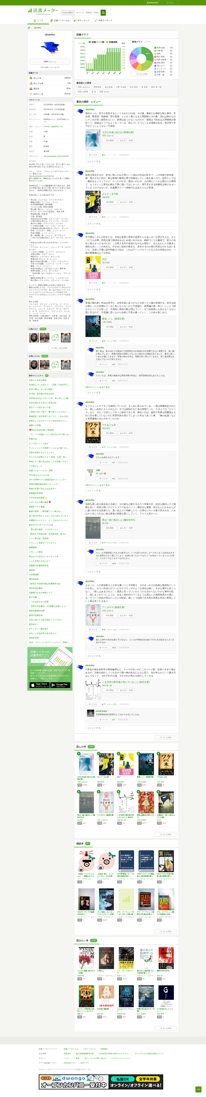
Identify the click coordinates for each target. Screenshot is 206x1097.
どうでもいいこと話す (39, 443)
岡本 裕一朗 (156, 87)
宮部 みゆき (104, 92)
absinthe (89, 109)
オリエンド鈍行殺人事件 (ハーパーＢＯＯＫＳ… (85, 1011)
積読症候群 (34, 579)
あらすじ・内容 (126, 140)
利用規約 (104, 1049)
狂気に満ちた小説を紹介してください (45, 620)
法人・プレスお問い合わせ (95, 1058)
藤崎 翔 (80, 1014)
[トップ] (28, 28)
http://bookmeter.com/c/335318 (56, 156)
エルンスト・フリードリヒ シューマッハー (146, 976)
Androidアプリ (70, 1063)
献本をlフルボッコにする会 (41, 525)
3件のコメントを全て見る (97, 485)
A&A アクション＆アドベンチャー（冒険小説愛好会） (50, 642)
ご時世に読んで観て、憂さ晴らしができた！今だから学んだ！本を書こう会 (50, 412)
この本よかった (36, 466)
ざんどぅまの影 (110, 194)
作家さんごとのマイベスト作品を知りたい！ (48, 421)
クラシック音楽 (36, 552)
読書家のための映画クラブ (40, 593)
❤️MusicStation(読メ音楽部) (41, 430)
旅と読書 (33, 597)
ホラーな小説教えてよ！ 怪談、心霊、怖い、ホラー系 (50, 457)
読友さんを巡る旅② (38, 380)
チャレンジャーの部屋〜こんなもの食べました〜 (50, 448)
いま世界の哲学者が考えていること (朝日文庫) (126, 682)
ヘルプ (66, 1058)
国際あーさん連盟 (37, 507)
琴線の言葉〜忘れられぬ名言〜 (42, 489)
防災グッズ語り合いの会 (40, 407)
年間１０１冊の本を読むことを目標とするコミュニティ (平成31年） (50, 461)
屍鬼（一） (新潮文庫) (113, 318)
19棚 (46, 132)
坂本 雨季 (160, 1014)
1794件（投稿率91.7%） (54, 127)
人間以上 (100, 971)
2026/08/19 (124, 155)
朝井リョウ (121, 976)
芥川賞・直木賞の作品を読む (41, 394)
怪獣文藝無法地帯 (37, 611)
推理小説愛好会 (36, 615)
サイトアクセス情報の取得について (149, 1054)
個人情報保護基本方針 (85, 1054)
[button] (103, 13)
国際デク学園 (35, 425)
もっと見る (143, 74)
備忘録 (32, 570)
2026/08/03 (124, 447)
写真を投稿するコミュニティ (41, 452)
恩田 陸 (159, 976)
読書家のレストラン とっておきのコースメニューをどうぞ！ (50, 520)
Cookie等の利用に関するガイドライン (114, 1054)
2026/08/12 (124, 283)
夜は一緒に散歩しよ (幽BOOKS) (118, 520)
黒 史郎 (144, 87)
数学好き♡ (34, 624)
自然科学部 (34, 638)
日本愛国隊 (34, 574)
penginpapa (101, 711)
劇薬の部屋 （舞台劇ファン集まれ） (45, 511)
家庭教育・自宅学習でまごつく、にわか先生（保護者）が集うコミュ (50, 416)
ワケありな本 (109, 425)
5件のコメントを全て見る (97, 387)
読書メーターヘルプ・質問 (40, 470)
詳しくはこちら (40, 661)
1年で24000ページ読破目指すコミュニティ (48, 479)
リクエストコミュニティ (121, 1058)
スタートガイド (89, 1049)
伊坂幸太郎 (121, 1014)
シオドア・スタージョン (106, 976)
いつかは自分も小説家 (39, 602)
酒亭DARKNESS (163, 971)
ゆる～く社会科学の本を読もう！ (43, 633)
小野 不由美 (121, 87)
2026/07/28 (124, 630)
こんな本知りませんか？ (40, 561)
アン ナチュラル (84, 879)
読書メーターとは (71, 1049)
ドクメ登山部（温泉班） (40, 538)
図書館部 (33, 547)
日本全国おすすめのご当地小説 (42, 403)
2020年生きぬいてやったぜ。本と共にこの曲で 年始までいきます (50, 398)
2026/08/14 (124, 217)
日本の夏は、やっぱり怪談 (40, 389)
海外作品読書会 (36, 588)
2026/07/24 (124, 704)
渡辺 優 (100, 1014)
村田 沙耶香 (83, 92)
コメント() (111, 155)
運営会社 (67, 1054)
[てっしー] (66, 342)
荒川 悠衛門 (141, 1014)
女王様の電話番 (103, 1009)
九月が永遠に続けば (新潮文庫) (118, 132)
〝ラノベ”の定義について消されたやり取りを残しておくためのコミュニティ (50, 434)
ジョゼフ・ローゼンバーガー (126, 917)
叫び (104, 259)
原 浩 (94, 92)
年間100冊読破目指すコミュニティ (44, 484)
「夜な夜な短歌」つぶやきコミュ (43, 529)
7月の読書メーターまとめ (50, 67)
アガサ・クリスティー (105, 917)
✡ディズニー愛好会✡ (38, 629)
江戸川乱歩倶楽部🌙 (38, 498)
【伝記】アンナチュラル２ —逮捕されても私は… (85, 876)
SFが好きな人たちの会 (39, 475)
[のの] (55, 342)
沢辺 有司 (134, 87)
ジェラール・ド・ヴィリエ (126, 879)
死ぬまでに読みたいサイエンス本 (43, 556)
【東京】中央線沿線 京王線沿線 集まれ (47, 534)
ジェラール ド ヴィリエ (165, 879)
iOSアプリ (85, 1063)
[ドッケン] (34, 342)
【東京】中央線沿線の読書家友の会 (44, 583)
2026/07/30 (124, 543)
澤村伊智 (97, 87)
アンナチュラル (103, 879)
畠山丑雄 (109, 87)
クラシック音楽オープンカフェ (42, 543)
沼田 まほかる (84, 87)
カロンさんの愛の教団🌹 (40, 502)
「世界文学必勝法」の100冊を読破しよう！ (48, 606)
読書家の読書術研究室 (39, 565)
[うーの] (44, 342)
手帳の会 (33, 439)
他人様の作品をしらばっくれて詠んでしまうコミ (50, 516)
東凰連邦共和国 (36, 493)
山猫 (98, 470)
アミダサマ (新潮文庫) (113, 607)
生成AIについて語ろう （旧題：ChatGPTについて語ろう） (50, 385)
